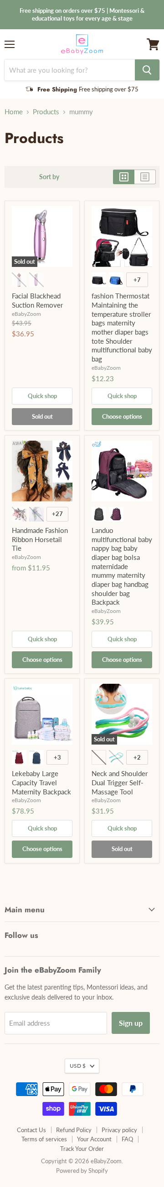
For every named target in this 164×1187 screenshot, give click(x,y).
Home (14, 112)
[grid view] (123, 177)
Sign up (131, 1022)
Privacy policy (119, 1130)
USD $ (78, 1065)
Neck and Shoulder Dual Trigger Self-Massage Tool (120, 782)
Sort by (49, 177)
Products (46, 112)
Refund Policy (74, 1130)
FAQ (127, 1139)
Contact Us (31, 1130)
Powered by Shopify (82, 1170)
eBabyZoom (26, 313)
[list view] (145, 177)
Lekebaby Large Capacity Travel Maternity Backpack (41, 782)
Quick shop (42, 395)
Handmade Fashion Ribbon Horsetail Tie (40, 539)
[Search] (147, 69)
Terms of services (44, 1139)
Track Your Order (82, 1148)
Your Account (94, 1139)
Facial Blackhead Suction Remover (37, 300)
